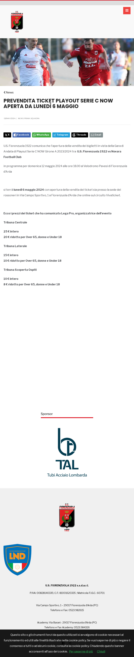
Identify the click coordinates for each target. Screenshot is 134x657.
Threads (81, 134)
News (10, 92)
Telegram (62, 134)
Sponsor (47, 414)
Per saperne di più (81, 651)
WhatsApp (42, 134)
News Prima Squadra (28, 118)
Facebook (23, 134)
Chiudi (101, 651)
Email (98, 134)
